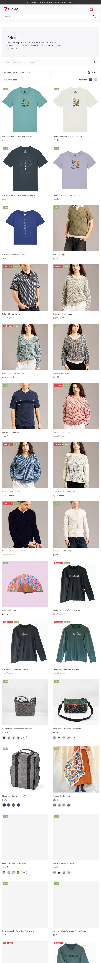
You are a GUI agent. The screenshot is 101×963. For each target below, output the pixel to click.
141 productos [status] (10, 80)
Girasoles (18, 872)
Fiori (68, 737)
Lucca (64, 737)
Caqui (13, 805)
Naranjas (54, 805)
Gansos (13, 872)
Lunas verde (68, 805)
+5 (24, 738)
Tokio (59, 737)
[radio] (90, 79)
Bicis (9, 872)
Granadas (64, 805)
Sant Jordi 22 (54, 737)
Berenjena (18, 737)
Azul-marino (9, 805)
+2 (74, 872)
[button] (17, 72)
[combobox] (50, 16)
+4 (24, 872)
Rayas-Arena (13, 737)
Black (4, 737)
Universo (59, 872)
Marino (4, 872)
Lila (18, 805)
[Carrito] (91, 9)
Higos (64, 872)
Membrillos (59, 805)
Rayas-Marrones (9, 737)
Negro (4, 805)
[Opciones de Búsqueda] (96, 62)
